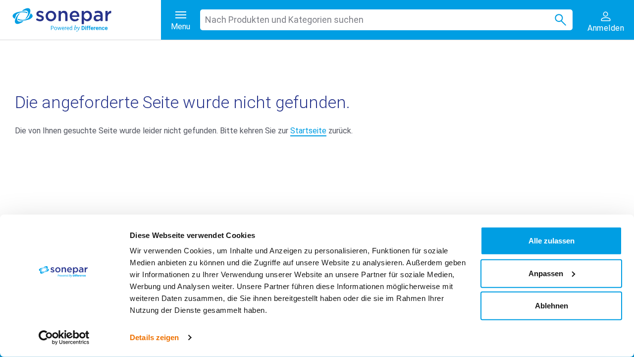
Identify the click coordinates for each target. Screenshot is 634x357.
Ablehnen (551, 305)
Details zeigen (154, 337)
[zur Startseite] (86, 20)
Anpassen (545, 273)
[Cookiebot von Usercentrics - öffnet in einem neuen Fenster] (64, 337)
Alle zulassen (551, 241)
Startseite (308, 130)
